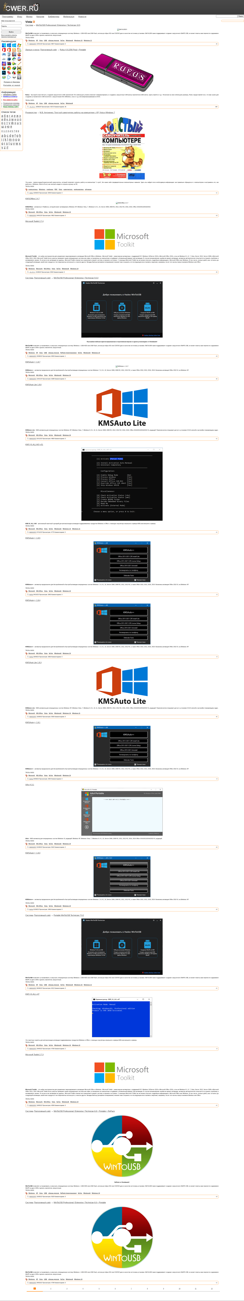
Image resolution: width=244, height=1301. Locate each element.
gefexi (31, 193)
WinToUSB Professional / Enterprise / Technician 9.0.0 (76, 278)
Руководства (31, 112)
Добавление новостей (11, 105)
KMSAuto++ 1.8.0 (32, 853)
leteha (31, 594)
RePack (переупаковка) (68, 352)
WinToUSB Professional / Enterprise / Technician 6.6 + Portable (80, 1202)
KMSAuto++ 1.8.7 (32, 362)
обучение (88, 189)
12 (212, 1288)
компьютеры (32, 189)
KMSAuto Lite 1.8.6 (33, 385)
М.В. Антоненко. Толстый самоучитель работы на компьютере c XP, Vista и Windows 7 (77, 112)
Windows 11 (88, 40)
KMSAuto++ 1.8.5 (32, 538)
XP (37, 40)
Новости (82, 17)
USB (45, 40)
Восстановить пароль (9, 35)
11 (195, 1288)
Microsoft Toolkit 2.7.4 (34, 221)
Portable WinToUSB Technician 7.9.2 (69, 915)
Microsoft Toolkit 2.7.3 (34, 1054)
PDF (56, 189)
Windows (31, 40)
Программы (7, 17)
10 (179, 1288)
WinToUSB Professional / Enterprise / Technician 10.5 (58, 25)
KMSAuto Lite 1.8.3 (33, 662)
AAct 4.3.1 (29, 785)
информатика (78, 189)
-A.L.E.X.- (32, 106)
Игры (19, 17)
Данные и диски (32, 50)
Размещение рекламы (11, 103)
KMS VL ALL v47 (32, 994)
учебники (50, 189)
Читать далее (29, 37)
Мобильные (68, 17)
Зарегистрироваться (8, 37)
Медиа (29, 17)
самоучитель (67, 189)
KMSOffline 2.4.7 (32, 199)
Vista (41, 40)
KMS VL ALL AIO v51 (34, 444)
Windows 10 (78, 40)
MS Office (39, 212)
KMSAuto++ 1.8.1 (32, 722)
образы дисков (53, 40)
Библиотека (53, 17)
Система (29, 25)
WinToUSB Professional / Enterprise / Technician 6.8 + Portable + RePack (84, 1111)
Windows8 (69, 40)
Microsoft (31, 212)
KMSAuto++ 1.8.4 (32, 600)
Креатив (40, 17)
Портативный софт (48, 50)
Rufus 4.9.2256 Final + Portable (73, 50)
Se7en (62, 40)
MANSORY (32, 44)
